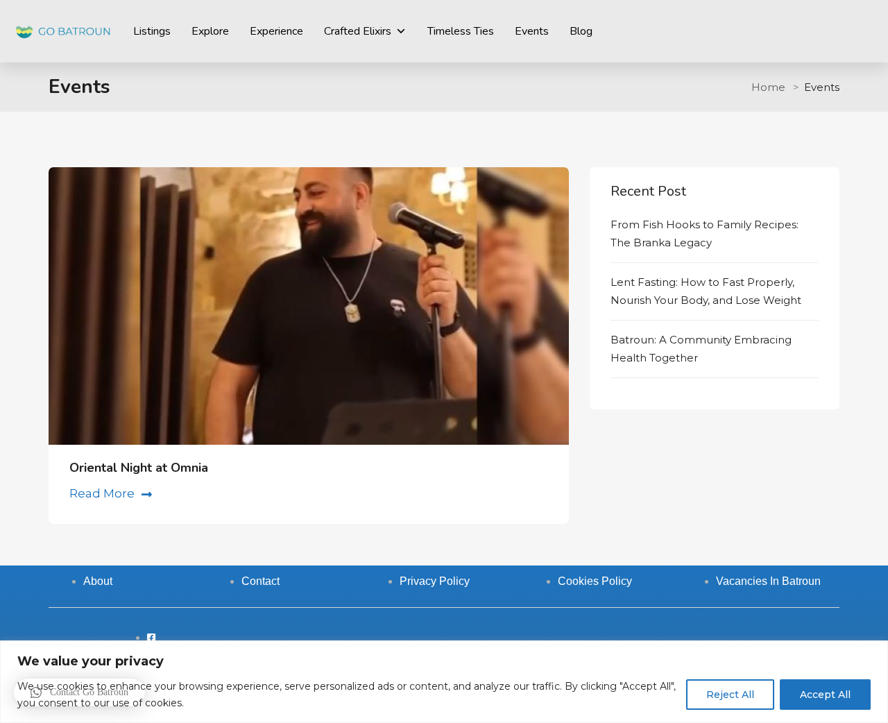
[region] (444, 681)
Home (768, 87)
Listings (152, 31)
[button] (79, 692)
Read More (102, 493)
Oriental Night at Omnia (138, 467)
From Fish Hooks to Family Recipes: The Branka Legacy (704, 233)
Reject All (730, 694)
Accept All (825, 694)
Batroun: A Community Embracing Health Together (701, 348)
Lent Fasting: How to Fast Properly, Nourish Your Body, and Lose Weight (705, 291)
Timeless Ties (460, 31)
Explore (210, 31)
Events (532, 31)
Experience (276, 31)
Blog (581, 31)
